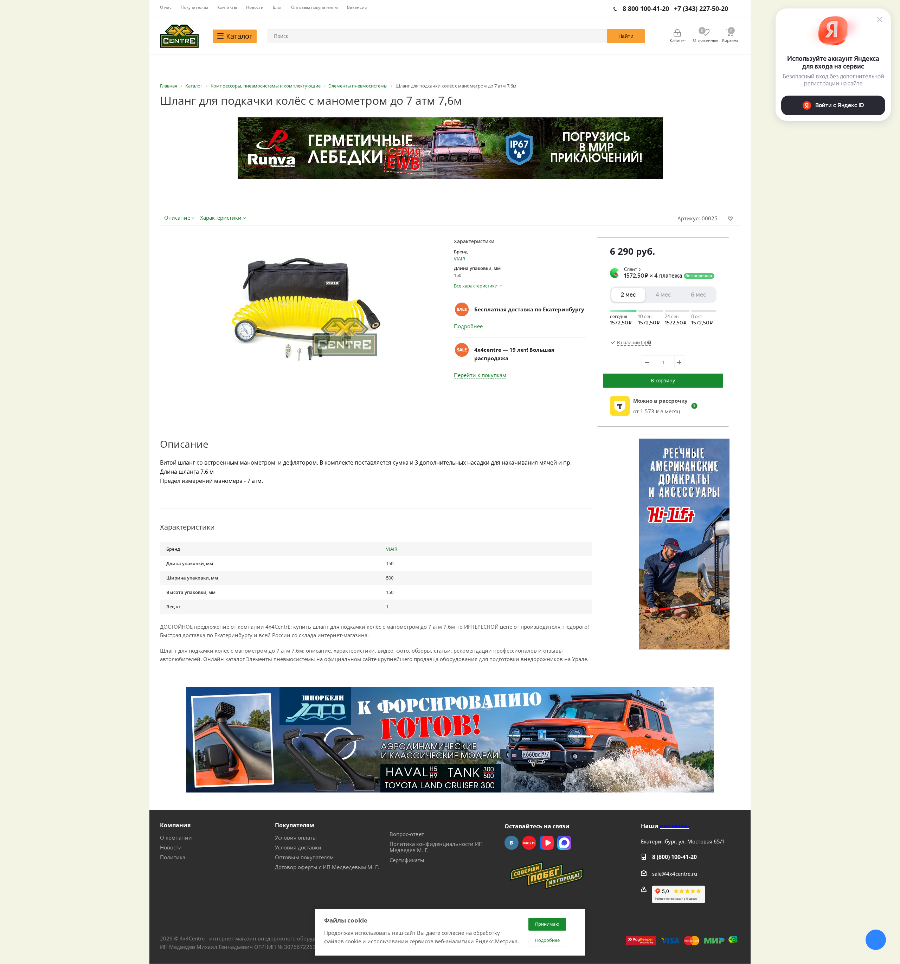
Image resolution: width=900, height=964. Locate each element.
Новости (171, 847)
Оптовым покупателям (304, 857)
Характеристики (221, 217)
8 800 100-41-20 (646, 8)
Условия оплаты (296, 837)
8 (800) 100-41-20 (674, 857)
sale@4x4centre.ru (674, 873)
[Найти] (626, 36)
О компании (176, 837)
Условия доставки (298, 847)
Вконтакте (511, 843)
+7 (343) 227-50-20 (701, 8)
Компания (175, 825)
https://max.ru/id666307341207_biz (564, 843)
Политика (172, 857)
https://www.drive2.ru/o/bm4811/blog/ (529, 843)
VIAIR (459, 258)
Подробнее (468, 326)
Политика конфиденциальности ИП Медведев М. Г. (436, 847)
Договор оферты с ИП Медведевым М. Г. (327, 867)
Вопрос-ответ (407, 833)
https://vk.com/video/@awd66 (547, 843)
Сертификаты (407, 859)
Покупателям (294, 825)
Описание (177, 217)
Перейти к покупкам (480, 375)
